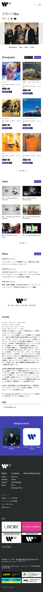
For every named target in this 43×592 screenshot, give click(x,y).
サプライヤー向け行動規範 (9, 501)
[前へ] (17, 170)
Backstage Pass (16, 488)
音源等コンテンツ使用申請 (9, 498)
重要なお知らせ (6, 507)
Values (13, 479)
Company (15, 473)
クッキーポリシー (25, 566)
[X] (8, 19)
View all (37, 57)
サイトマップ (6, 495)
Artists (4, 477)
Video (20, 47)
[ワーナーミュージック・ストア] (21, 302)
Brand (4, 473)
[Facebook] (11, 19)
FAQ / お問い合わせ (7, 504)
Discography (13, 47)
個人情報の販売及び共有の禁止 (25, 559)
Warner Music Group (31, 473)
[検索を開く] (34, 4)
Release (4, 479)
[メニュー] (39, 4)
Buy (10, 91)
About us (14, 477)
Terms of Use (15, 566)
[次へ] (25, 170)
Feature (4, 482)
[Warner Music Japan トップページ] (7, 4)
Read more (5, 91)
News (26, 47)
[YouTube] (15, 19)
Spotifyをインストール (8, 561)
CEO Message (16, 482)
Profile (32, 47)
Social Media (6, 546)
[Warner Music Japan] (7, 466)
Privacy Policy (6, 566)
